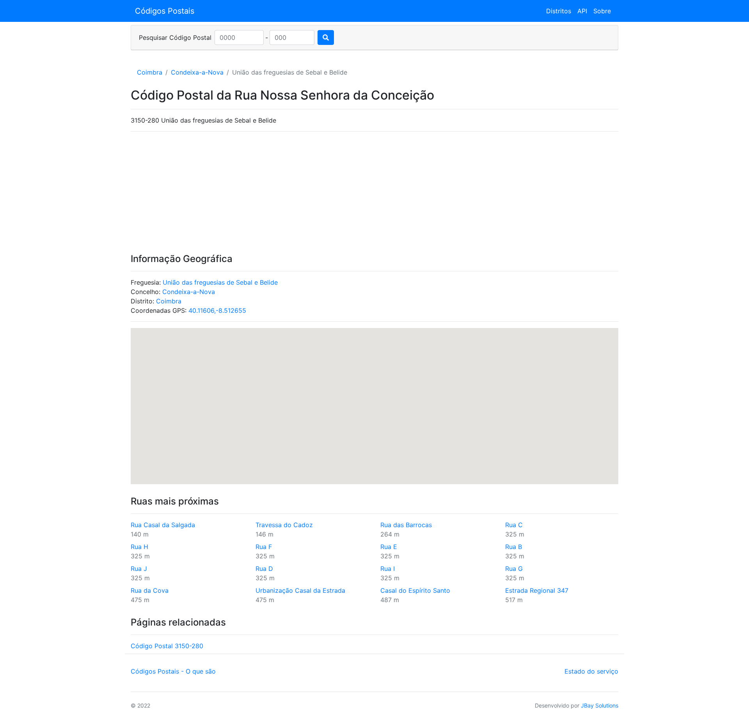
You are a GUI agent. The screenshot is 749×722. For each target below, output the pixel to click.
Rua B (513, 547)
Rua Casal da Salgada (163, 525)
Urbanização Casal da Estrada (300, 590)
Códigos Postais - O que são (173, 671)
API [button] (582, 11)
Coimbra (149, 72)
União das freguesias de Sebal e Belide (220, 282)
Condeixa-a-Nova (197, 72)
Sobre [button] (602, 11)
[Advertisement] (374, 192)
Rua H (139, 547)
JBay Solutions (599, 705)
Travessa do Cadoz (284, 525)
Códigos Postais (164, 11)
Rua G (514, 568)
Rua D (264, 568)
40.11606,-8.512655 (217, 310)
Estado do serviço (591, 671)
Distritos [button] (558, 11)
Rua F (264, 547)
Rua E (388, 547)
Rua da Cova (150, 590)
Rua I (387, 568)
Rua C (514, 525)
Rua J (139, 568)
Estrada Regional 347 (536, 590)
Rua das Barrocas (406, 525)
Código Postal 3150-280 (167, 646)
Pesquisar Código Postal (175, 37)
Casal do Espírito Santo (415, 590)
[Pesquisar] (326, 37)
